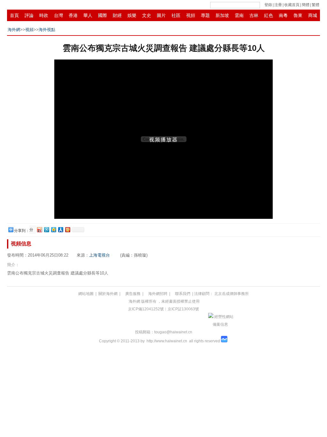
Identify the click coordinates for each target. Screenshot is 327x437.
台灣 (58, 15)
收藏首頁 (292, 5)
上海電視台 (99, 255)
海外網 (14, 29)
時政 (43, 15)
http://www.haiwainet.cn (167, 341)
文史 (146, 15)
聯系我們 (182, 293)
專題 (205, 15)
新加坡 (222, 15)
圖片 (161, 15)
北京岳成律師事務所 (231, 293)
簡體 (305, 5)
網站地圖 (86, 293)
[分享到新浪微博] (39, 230)
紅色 (268, 15)
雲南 (239, 15)
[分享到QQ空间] (53, 230)
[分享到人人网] (60, 230)
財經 (117, 15)
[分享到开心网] (67, 230)
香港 (73, 15)
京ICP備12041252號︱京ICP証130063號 (163, 309)
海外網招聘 (157, 293)
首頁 (14, 15)
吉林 (253, 15)
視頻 (190, 15)
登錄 (268, 5)
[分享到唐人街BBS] (32, 230)
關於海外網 (108, 293)
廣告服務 (133, 293)
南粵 (283, 15)
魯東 (297, 15)
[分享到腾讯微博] (46, 230)
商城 (312, 15)
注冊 (278, 5)
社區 (175, 15)
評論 (29, 15)
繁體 (315, 5)
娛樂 (131, 15)
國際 (102, 15)
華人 (87, 15)
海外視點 (47, 29)
